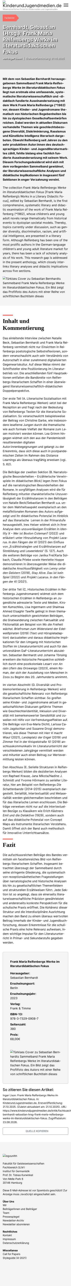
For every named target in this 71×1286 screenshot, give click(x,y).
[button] (6, 63)
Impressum (9, 1239)
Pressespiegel (11, 1216)
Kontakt (7, 1235)
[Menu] (66, 5)
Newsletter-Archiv (13, 1220)
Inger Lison (15, 58)
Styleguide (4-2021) (15, 1257)
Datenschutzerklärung (16, 1242)
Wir (5, 1205)
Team (6, 1212)
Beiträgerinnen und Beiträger (20, 1208)
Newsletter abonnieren (16, 1224)
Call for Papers (11, 1254)
